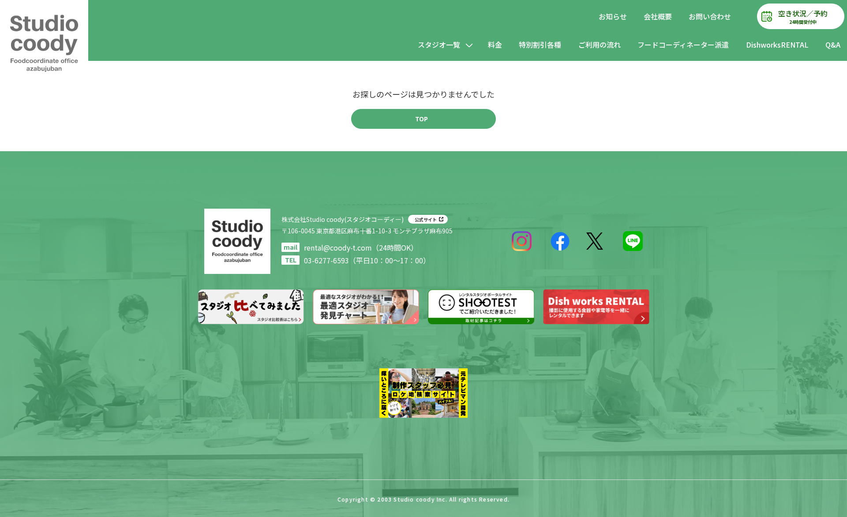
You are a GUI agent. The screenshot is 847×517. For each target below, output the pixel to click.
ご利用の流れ (599, 44)
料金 (495, 44)
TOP (421, 118)
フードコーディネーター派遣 (683, 44)
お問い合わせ (710, 16)
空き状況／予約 (803, 16)
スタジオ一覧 (439, 44)
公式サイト (426, 219)
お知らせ (613, 16)
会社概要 (658, 16)
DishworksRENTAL (777, 44)
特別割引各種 (540, 44)
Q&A (832, 44)
